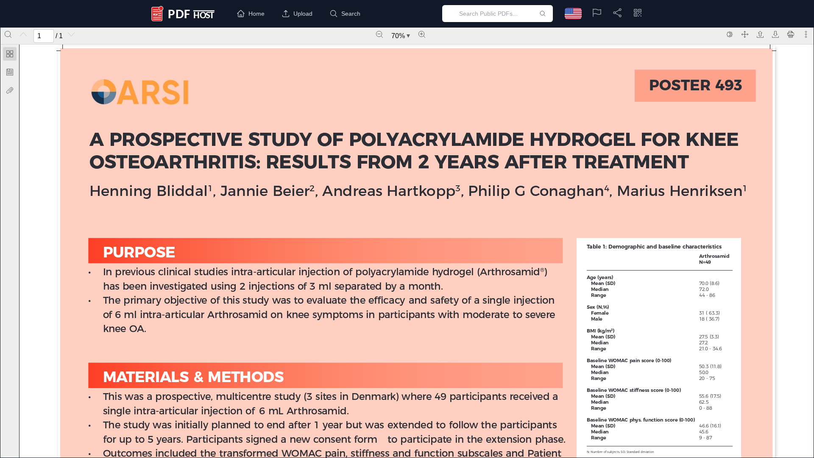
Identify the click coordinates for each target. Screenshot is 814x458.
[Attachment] (10, 90)
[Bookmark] (10, 72)
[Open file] (760, 34)
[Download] (775, 34)
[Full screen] (745, 34)
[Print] (790, 34)
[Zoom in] (422, 34)
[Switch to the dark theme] (729, 34)
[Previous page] (23, 34)
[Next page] (71, 34)
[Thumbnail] (10, 54)
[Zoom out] (379, 34)
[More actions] (806, 34)
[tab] (9, 55)
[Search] (8, 34)
